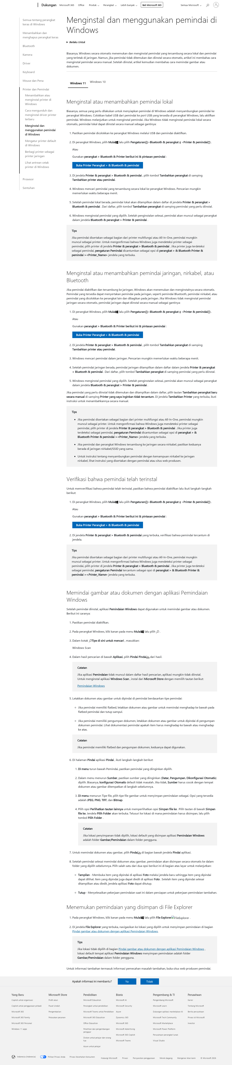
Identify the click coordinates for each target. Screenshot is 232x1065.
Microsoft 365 (66, 5)
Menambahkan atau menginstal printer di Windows (38, 99)
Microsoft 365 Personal (22, 1023)
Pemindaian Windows (91, 686)
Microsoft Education (92, 1000)
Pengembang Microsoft (163, 1000)
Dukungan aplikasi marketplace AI (168, 1011)
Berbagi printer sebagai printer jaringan (39, 154)
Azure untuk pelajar (92, 1046)
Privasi (125, 1058)
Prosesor (28, 179)
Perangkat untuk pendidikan (95, 1005)
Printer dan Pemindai (36, 89)
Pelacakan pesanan (57, 1017)
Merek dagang (166, 1058)
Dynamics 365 (122, 1017)
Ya (127, 981)
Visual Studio (159, 1040)
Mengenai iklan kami (186, 1058)
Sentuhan (29, 188)
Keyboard (29, 72)
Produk (92, 5)
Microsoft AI (121, 1000)
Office (81, 5)
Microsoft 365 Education (94, 1017)
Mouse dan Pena (33, 80)
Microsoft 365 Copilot (125, 1034)
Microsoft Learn (160, 1005)
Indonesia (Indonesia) (26, 1056)
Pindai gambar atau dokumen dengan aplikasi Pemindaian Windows (115, 931)
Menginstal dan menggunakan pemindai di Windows (40, 130)
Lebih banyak (127, 5)
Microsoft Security (124, 1005)
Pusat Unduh (54, 1005)
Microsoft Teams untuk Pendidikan (98, 1011)
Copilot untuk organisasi (22, 1000)
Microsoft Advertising (125, 1029)
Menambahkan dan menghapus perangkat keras (40, 35)
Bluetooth (29, 46)
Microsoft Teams (123, 1040)
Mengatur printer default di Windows (40, 143)
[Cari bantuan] (207, 5)
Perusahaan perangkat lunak (165, 1034)
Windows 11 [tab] (78, 83)
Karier (190, 1000)
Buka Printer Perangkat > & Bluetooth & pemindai (107, 165)
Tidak (149, 981)
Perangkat (108, 5)
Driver (26, 63)
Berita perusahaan (196, 1011)
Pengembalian (55, 1011)
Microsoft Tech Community (165, 1017)
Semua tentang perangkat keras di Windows (39, 22)
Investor (191, 1023)
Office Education (90, 1023)
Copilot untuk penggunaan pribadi (27, 1005)
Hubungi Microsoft (109, 1058)
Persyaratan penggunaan (144, 1058)
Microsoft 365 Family (21, 1017)
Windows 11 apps (19, 1029)
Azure (118, 1011)
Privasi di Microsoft (196, 1017)
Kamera (27, 54)
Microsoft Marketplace (163, 1023)
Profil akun (53, 1000)
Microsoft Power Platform (164, 1029)
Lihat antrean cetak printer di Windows (37, 165)
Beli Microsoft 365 (151, 5)
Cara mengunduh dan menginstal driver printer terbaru (40, 114)
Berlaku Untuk (77, 42)
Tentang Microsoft (196, 1005)
